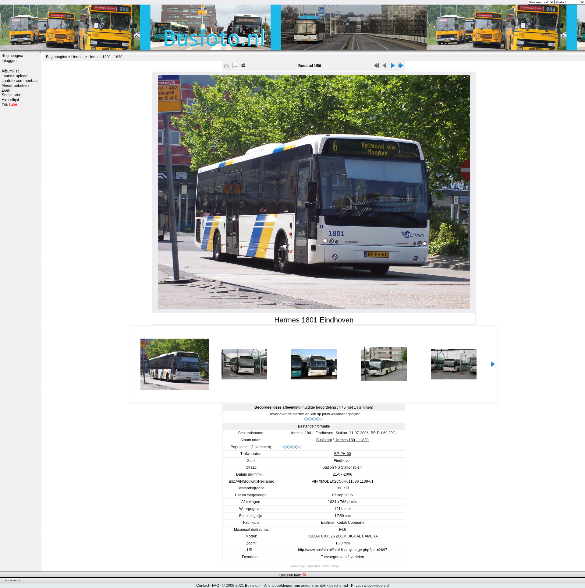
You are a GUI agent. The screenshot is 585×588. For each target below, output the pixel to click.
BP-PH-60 (342, 454)
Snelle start (12, 95)
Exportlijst (10, 99)
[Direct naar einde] (401, 67)
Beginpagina (12, 55)
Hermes (77, 57)
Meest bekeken (15, 85)
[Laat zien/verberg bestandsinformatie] (235, 67)
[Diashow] (243, 67)
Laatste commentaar (20, 80)
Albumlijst (10, 71)
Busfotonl (324, 440)
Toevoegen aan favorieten (342, 557)
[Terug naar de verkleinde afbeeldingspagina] (227, 67)
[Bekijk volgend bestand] (393, 67)
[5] (322, 419)
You (9, 104)
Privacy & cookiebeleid (370, 585)
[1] (306, 419)
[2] (310, 419)
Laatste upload (14, 76)
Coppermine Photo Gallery (322, 566)
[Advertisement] (20, 203)
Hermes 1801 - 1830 (105, 57)
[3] (314, 419)
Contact (202, 585)
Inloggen (9, 60)
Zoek (6, 90)
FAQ (215, 585)
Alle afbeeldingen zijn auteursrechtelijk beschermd (306, 585)
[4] (318, 419)
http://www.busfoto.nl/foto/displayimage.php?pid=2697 (342, 550)
